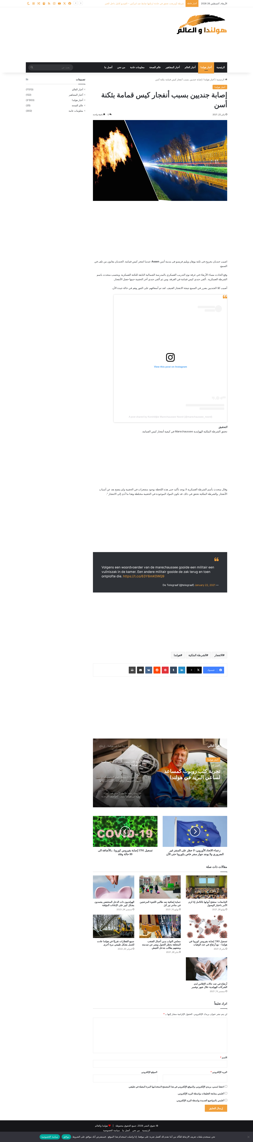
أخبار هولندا (206, 67)
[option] (160, 773)
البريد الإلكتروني (218, 1072)
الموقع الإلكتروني (149, 1072)
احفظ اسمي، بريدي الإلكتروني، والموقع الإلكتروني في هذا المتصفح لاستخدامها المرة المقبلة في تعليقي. (176, 1086)
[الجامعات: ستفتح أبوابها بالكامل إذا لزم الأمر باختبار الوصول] (206, 887)
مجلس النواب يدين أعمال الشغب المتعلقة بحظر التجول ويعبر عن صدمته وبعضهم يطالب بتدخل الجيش (161, 944)
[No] (248, 1137)
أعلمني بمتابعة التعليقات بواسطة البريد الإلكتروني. (200, 1093)
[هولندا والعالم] (201, 24)
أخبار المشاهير (173, 67)
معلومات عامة (137, 67)
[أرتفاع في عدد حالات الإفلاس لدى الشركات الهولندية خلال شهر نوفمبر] (206, 969)
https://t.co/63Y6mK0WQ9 (143, 576)
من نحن (121, 67)
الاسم (223, 1057)
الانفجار (218, 655)
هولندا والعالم (101, 1125)
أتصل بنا (108, 67)
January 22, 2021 (205, 585)
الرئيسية (221, 67)
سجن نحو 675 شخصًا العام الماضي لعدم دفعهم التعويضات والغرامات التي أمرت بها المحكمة (185, 774)
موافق (66, 1136)
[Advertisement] (92, 35)
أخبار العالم (190, 67)
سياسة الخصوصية (111, 1130)
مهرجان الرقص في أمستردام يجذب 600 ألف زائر (160, 3)
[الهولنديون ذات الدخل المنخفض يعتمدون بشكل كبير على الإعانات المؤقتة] (113, 887)
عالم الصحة (155, 67)
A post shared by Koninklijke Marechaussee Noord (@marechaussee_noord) (170, 416)
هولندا (177, 655)
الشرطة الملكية (197, 655)
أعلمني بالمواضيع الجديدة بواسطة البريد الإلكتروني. (200, 1100)
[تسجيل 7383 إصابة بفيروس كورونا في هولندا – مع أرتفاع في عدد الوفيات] (206, 926)
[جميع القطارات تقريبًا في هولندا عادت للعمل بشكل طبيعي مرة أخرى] (113, 926)
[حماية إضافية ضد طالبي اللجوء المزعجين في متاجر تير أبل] (160, 887)
